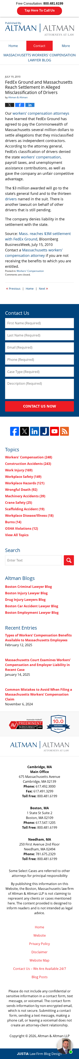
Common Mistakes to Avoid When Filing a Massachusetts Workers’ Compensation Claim (38, 694)
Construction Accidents (28, 463)
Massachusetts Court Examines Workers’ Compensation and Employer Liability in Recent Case (37, 665)
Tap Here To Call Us (40, 10)
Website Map (39, 960)
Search (69, 560)
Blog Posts (40, 977)
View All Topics (17, 535)
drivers (11, 198)
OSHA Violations (21, 528)
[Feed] (64, 431)
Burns (13, 522)
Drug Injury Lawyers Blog (25, 599)
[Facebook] (14, 431)
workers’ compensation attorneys (41, 113)
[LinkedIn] (34, 431)
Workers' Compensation (30, 271)
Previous (13, 288)
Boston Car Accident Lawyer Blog (31, 606)
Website (39, 935)
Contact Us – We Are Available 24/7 (39, 968)
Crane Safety (18, 502)
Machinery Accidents (25, 496)
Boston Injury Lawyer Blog (26, 593)
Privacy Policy (39, 944)
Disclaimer (39, 952)
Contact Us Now (39, 406)
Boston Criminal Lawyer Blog (28, 586)
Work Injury (18, 470)
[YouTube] (54, 431)
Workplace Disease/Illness (29, 515)
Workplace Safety (23, 476)
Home (13, 46)
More (66, 46)
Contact (39, 46)
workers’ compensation (41, 157)
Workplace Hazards (24, 483)
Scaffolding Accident (24, 509)
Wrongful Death (21, 489)
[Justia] (44, 431)
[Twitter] (24, 431)
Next (43, 288)
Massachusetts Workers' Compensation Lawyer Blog (39, 29)
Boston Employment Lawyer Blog (32, 612)
